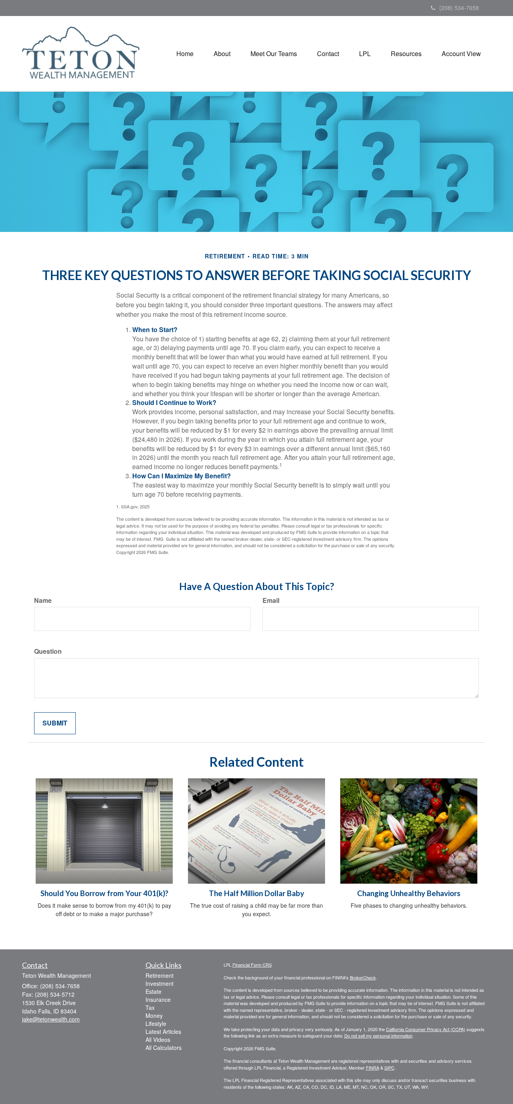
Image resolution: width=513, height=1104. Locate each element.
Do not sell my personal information (378, 1035)
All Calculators (163, 1048)
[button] (222, 54)
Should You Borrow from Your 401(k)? (104, 893)
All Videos (157, 1040)
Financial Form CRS (252, 964)
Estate (153, 991)
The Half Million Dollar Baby (256, 893)
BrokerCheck (363, 977)
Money (154, 1015)
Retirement (159, 975)
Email (271, 600)
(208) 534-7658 (459, 8)
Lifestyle (155, 1023)
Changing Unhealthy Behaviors (408, 893)
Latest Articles (163, 1031)
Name (43, 600)
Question (48, 651)
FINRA (372, 1067)
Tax (150, 1007)
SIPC (389, 1067)
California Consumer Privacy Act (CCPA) (425, 1029)
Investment (159, 983)
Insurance (158, 999)
